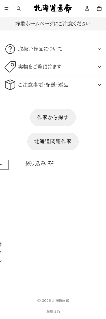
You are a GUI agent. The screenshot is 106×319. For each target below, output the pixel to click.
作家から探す (53, 117)
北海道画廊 (60, 300)
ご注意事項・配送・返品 (43, 84)
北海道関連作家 (53, 141)
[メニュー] (6, 8)
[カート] (99, 8)
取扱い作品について (40, 48)
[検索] (18, 8)
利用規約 (53, 311)
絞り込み (35, 163)
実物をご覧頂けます (39, 66)
